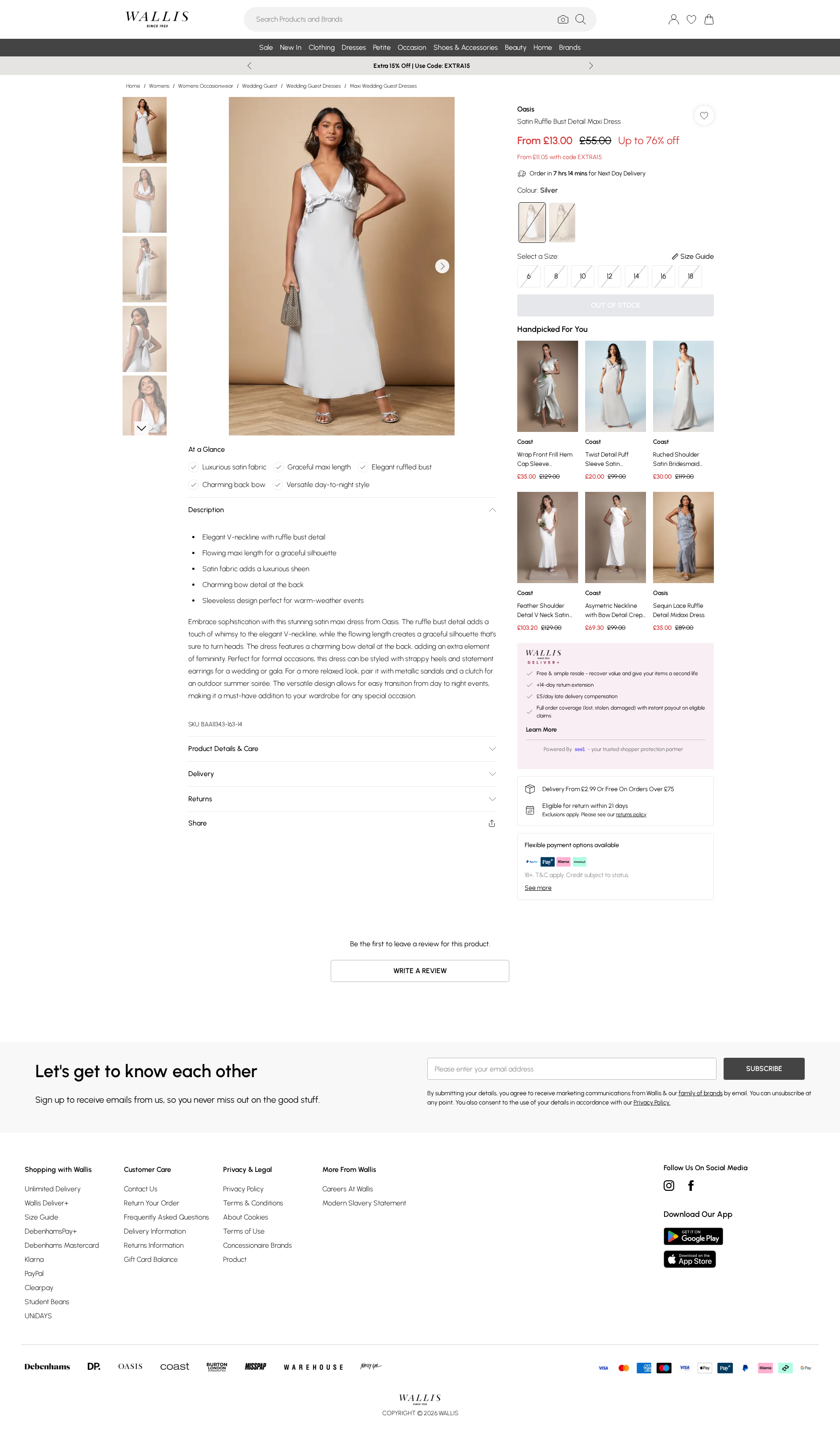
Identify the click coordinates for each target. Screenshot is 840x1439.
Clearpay (39, 1287)
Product (234, 1259)
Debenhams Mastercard (62, 1245)
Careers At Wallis (347, 1189)
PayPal (34, 1273)
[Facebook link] (691, 1185)
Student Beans (47, 1302)
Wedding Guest (259, 86)
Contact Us (140, 1189)
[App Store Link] (693, 1247)
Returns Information (153, 1245)
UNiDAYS (38, 1316)
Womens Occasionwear (205, 86)
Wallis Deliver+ (46, 1203)
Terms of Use (244, 1231)
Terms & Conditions (253, 1203)
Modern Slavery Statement (364, 1203)
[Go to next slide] (442, 266)
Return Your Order (151, 1203)
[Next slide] (591, 66)
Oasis (525, 109)
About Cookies (245, 1217)
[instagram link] (669, 1185)
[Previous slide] (249, 66)
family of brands (701, 1093)
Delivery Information (155, 1231)
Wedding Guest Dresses (313, 86)
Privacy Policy (243, 1189)
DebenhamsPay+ (51, 1231)
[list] (342, 266)
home (133, 86)
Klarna (34, 1259)
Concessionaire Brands (257, 1245)
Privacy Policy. (652, 1102)
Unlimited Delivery (53, 1189)
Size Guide (41, 1217)
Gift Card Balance (151, 1259)
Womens (159, 86)
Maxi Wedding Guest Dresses (383, 86)
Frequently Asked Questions (166, 1217)
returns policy (631, 814)
